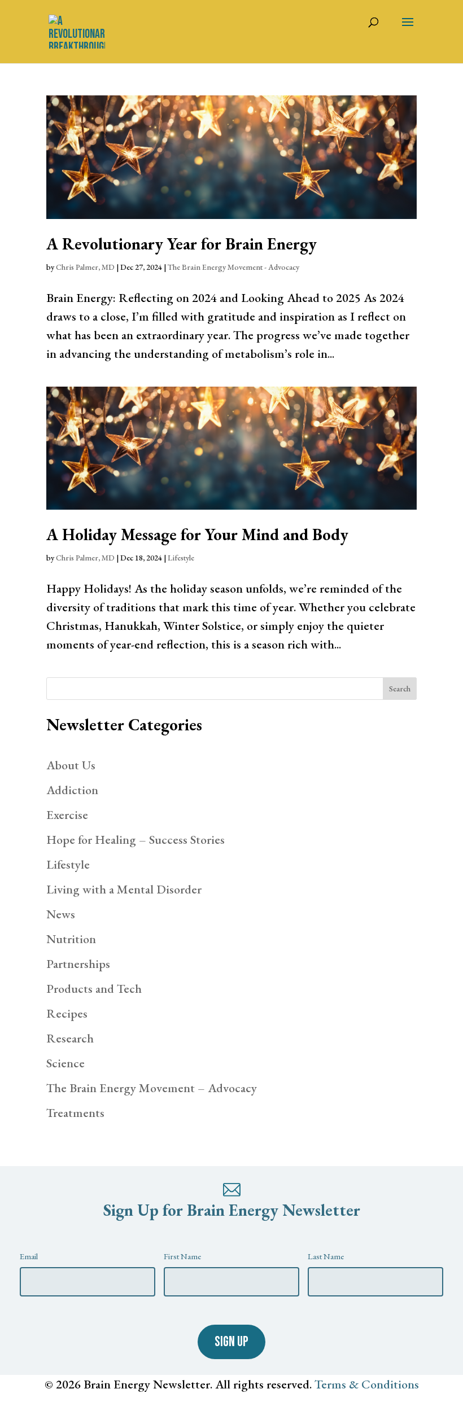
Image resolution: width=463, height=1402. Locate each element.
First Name (182, 1256)
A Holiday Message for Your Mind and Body (197, 534)
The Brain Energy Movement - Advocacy (233, 267)
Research (70, 1038)
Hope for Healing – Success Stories (135, 839)
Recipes (67, 1013)
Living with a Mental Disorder (124, 889)
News (60, 914)
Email (29, 1256)
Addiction (72, 790)
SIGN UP (231, 1342)
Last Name (326, 1256)
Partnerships (78, 964)
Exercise (67, 815)
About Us (70, 765)
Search (399, 689)
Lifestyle (181, 558)
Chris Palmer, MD (85, 267)
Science (65, 1063)
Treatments (75, 1113)
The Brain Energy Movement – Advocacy (151, 1088)
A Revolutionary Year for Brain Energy (181, 244)
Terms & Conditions (367, 1384)
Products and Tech (94, 988)
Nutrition (71, 939)
